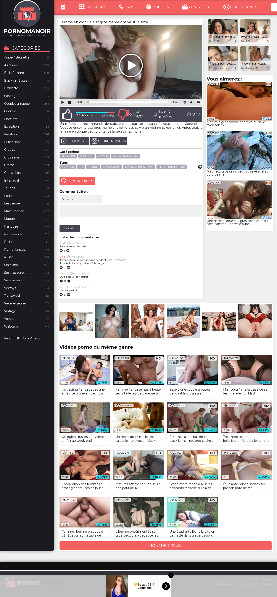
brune (93, 166)
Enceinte (86, 156)
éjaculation (111, 166)
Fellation (68, 156)
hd (81, 166)
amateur (68, 166)
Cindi (63, 256)
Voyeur (103, 156)
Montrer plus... (165, 545)
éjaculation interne (139, 166)
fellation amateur (172, 166)
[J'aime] (67, 114)
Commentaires (78, 180)
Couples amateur (125, 156)
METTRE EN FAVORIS (112, 141)
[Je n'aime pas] (123, 114)
